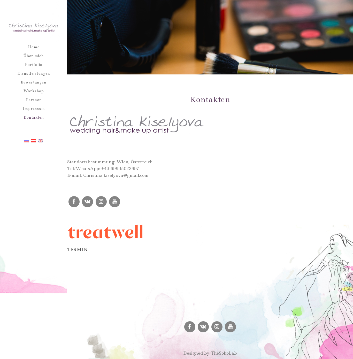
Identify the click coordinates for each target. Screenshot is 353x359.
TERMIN (77, 249)
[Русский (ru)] (26, 140)
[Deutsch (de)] (33, 140)
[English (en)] (40, 140)
